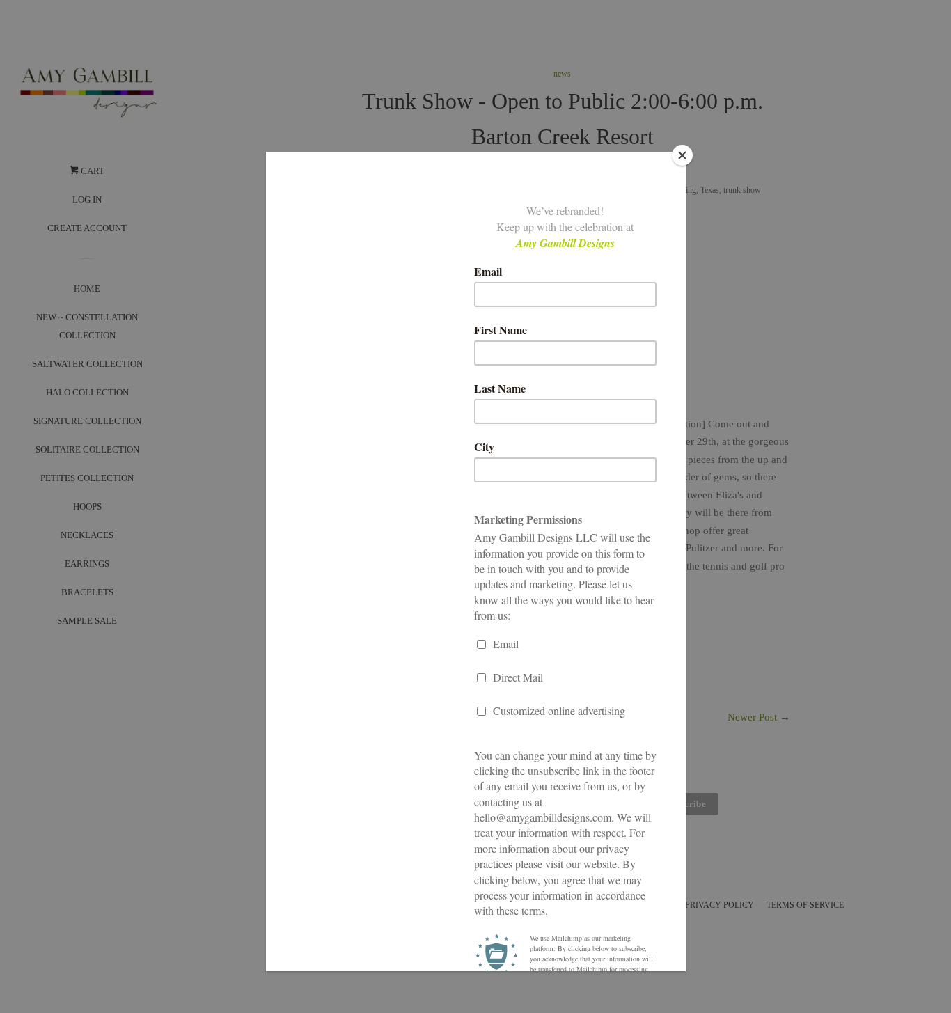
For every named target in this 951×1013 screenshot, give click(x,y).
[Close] (682, 155)
